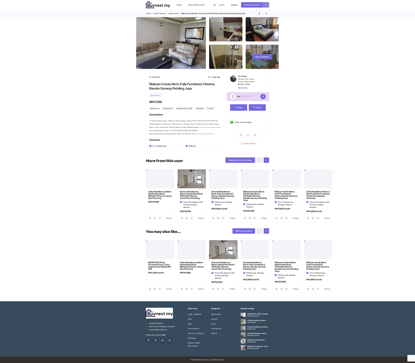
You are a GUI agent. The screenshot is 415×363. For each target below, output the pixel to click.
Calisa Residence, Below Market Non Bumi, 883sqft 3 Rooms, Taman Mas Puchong (258, 320)
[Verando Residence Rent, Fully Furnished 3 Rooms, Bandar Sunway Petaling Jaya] (243, 334)
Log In (221, 5)
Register (234, 5)
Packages (192, 338)
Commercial (216, 328)
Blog (190, 324)
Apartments (173, 13)
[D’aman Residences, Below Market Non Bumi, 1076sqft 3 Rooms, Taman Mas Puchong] (243, 328)
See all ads (242, 87)
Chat (240, 107)
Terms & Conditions (196, 333)
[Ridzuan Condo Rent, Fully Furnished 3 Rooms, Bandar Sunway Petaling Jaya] (243, 347)
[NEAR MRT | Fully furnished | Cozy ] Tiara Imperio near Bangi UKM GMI (258, 314)
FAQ (189, 319)
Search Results (160, 13)
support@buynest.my (158, 330)
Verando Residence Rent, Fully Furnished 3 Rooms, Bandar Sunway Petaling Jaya (256, 333)
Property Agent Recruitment (194, 344)
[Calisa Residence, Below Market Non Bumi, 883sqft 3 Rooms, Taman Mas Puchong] (243, 321)
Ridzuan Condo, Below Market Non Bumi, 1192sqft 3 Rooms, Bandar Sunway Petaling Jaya (257, 340)
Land (213, 324)
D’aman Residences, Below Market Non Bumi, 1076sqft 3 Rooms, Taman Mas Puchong (257, 327)
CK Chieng (242, 76)
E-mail (258, 107)
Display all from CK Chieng (240, 160)
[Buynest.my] (158, 5)
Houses (214, 319)
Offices (214, 333)
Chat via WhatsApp (243, 122)
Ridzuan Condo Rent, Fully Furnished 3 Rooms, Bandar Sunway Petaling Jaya (257, 346)
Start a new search (244, 231)
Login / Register (194, 314)
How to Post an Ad (196, 5)
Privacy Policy (193, 328)
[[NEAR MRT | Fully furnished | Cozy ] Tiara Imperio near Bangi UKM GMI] (243, 315)
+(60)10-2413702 (156, 323)
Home (179, 5)
